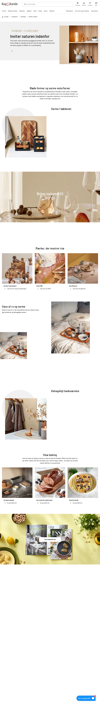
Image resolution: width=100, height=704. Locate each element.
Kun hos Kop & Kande (82, 11)
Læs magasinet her (50, 539)
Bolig (40, 11)
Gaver (46, 11)
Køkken (29, 11)
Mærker (52, 11)
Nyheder (22, 11)
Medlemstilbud (12, 11)
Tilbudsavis (69, 11)
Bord (35, 11)
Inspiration (94, 11)
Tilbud (4, 11)
